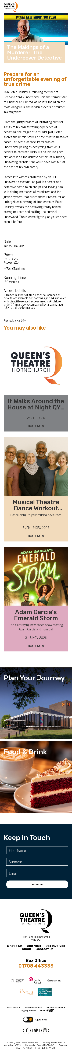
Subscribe (37, 884)
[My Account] (22, 7)
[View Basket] (28, 7)
